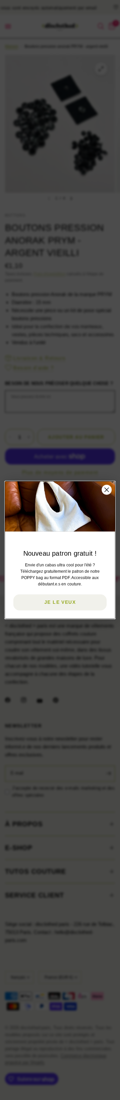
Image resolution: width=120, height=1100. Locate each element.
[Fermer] (107, 490)
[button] (60, 602)
